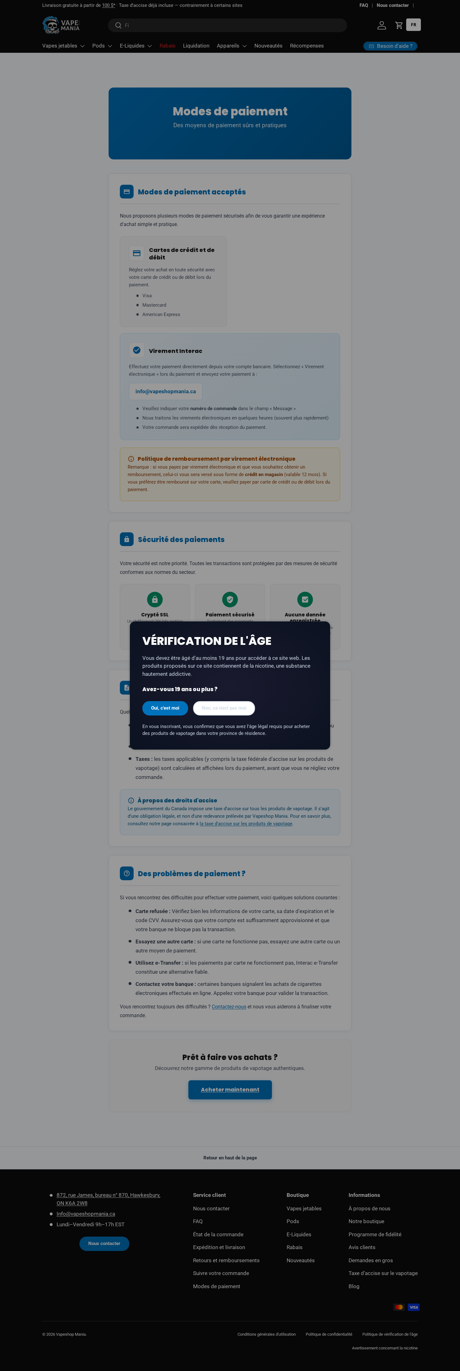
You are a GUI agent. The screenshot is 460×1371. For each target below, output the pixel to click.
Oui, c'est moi (165, 708)
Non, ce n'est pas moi (224, 708)
